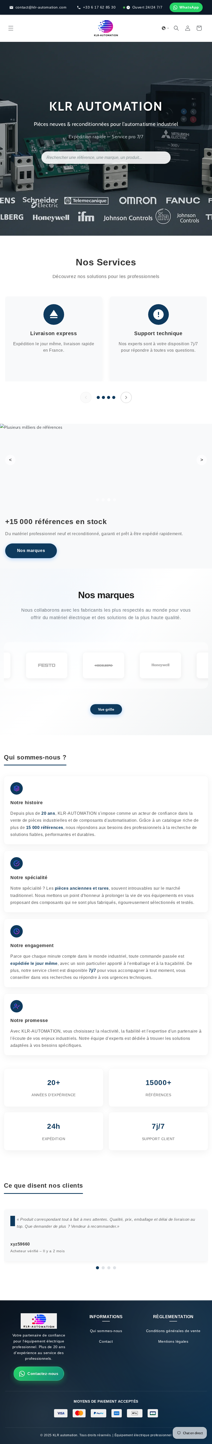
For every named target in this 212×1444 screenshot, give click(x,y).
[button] (11, 28)
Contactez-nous (42, 1373)
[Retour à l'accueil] (39, 1322)
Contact (106, 1341)
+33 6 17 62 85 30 (99, 7)
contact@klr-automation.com (41, 7)
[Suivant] (126, 397)
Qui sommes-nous (106, 1331)
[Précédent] (86, 397)
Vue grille (106, 709)
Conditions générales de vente (173, 1331)
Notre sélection (31, 554)
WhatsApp (189, 7)
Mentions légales (173, 1341)
